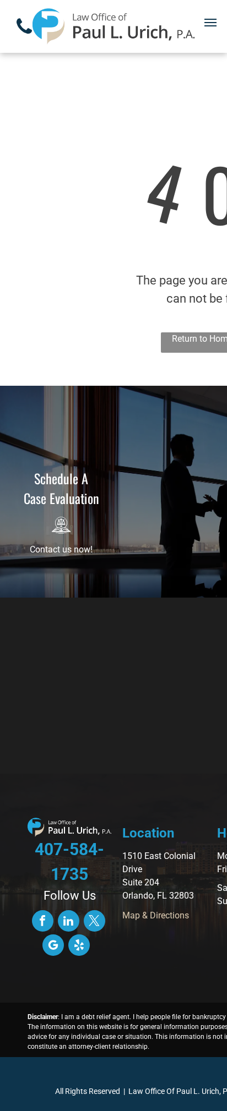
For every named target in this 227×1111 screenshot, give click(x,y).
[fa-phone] (24, 36)
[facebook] (42, 922)
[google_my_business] (53, 946)
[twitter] (94, 922)
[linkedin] (68, 922)
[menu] (210, 23)
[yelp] (79, 946)
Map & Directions (155, 915)
